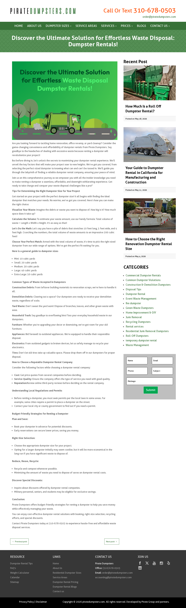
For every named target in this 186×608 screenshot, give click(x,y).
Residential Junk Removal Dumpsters (147, 331)
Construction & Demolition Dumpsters (148, 284)
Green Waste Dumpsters (140, 307)
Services (108, 26)
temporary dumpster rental (141, 340)
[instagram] (161, 563)
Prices (126, 26)
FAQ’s (13, 568)
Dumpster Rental (135, 294)
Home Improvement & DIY (141, 312)
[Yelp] (168, 563)
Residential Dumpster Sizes (67, 572)
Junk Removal (134, 317)
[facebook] (140, 563)
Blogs (141, 26)
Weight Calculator (19, 572)
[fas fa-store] (140, 568)
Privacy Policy (26, 601)
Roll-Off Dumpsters (137, 335)
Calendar (15, 577)
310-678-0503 (154, 10)
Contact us (159, 26)
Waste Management (137, 345)
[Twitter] (147, 563)
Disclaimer (41, 601)
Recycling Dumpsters (138, 321)
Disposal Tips (133, 289)
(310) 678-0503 (111, 568)
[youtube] (154, 563)
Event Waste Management (141, 298)
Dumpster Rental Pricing (65, 582)
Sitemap (14, 582)
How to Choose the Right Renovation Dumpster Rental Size (148, 244)
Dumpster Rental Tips (21, 563)
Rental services (135, 326)
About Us (34, 26)
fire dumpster (133, 303)
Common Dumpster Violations (143, 280)
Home (18, 26)
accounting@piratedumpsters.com (113, 577)
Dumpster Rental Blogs (65, 586)
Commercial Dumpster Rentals (143, 275)
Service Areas (86, 26)
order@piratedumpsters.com (159, 16)
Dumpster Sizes (58, 26)
